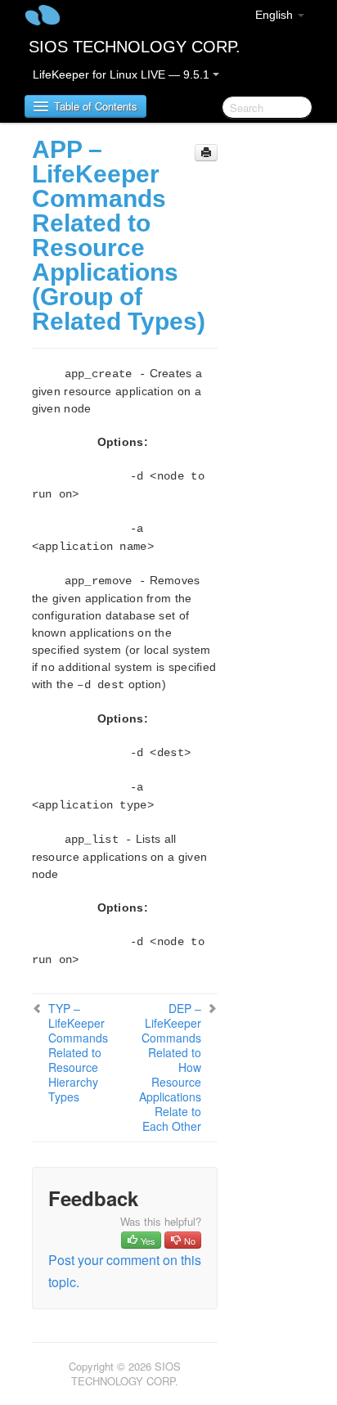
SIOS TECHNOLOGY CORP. (134, 47)
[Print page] (206, 152)
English (275, 14)
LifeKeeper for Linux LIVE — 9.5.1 (123, 74)
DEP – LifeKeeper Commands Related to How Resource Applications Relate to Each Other (170, 1067)
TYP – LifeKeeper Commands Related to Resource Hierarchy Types (78, 1052)
